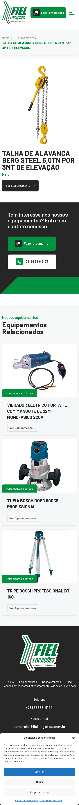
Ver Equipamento (21, 427)
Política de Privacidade (26, 800)
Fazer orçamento (52, 12)
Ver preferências (39, 792)
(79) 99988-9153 (36, 261)
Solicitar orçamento (18, 185)
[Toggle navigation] (72, 13)
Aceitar (39, 771)
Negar (39, 782)
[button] (73, 737)
